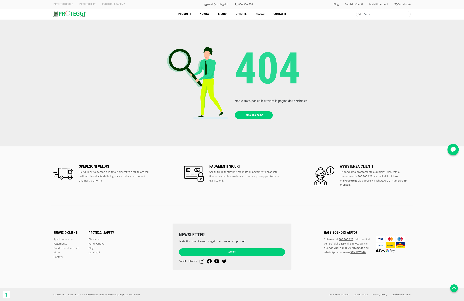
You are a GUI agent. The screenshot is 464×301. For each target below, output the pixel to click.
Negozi (260, 14)
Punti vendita (96, 243)
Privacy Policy (379, 294)
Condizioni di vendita (66, 248)
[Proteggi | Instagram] (202, 261)
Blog (336, 4)
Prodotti (184, 14)
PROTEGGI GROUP (63, 4)
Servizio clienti (354, 4)
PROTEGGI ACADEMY (113, 4)
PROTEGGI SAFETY (101, 233)
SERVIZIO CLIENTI (65, 233)
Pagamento (60, 243)
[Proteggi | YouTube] (216, 261)
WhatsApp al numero (345, 252)
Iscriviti (232, 252)
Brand (222, 14)
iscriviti (373, 4)
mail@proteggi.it (218, 4)
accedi (384, 4)
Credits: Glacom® (401, 294)
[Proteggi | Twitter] (224, 261)
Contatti (280, 14)
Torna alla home (253, 115)
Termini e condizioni (338, 294)
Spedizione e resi (63, 239)
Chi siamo (94, 239)
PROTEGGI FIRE (87, 4)
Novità (204, 14)
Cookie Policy (361, 294)
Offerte (241, 14)
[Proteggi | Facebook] (209, 261)
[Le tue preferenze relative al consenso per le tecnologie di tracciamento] (6, 294)
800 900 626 (245, 4)
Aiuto (56, 252)
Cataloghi (94, 252)
